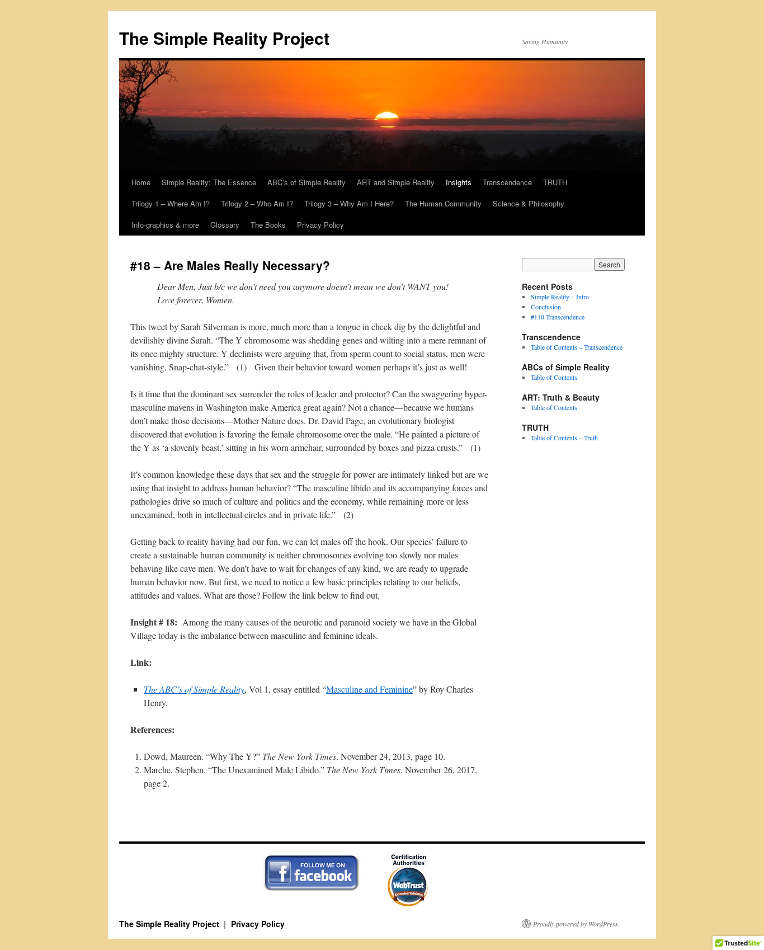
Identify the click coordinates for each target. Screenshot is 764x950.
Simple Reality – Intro (560, 296)
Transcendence (507, 182)
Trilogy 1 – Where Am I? (170, 203)
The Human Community (443, 203)
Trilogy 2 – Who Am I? (257, 203)
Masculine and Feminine (369, 689)
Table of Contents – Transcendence (576, 346)
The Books (268, 224)
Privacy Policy (320, 224)
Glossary (224, 224)
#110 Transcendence (557, 316)
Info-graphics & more (165, 224)
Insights (458, 182)
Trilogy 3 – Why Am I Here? (349, 203)
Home (140, 182)
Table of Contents (554, 377)
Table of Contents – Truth (564, 437)
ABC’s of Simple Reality (306, 182)
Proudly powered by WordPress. (576, 923)
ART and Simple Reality (396, 182)
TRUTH (555, 182)
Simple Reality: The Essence (209, 182)
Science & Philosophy (528, 203)
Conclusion (546, 306)
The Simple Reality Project (224, 38)
